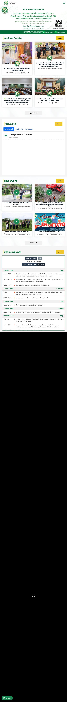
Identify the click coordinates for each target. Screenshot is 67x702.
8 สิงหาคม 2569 (8, 301)
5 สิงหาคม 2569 (8, 270)
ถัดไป (34, 258)
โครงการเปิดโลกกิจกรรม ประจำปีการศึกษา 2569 (30, 305)
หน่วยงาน (8, 698)
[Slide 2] (32, 32)
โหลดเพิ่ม (33, 113)
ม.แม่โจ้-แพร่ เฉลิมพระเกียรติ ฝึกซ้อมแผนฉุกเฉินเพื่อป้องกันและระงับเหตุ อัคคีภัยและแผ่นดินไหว (49, 204)
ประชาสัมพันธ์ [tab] (9, 129)
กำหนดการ (41, 265)
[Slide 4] (38, 32)
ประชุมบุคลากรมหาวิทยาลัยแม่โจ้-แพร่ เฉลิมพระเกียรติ (32, 298)
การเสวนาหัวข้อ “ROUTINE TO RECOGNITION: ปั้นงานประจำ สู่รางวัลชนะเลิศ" (38, 312)
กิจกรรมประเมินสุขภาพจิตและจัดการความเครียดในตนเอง (32, 285)
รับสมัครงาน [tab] (19, 129)
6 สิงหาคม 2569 (8, 289)
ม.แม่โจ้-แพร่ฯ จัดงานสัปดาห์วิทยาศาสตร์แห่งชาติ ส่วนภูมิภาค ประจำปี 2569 (50, 100)
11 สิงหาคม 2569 (8, 309)
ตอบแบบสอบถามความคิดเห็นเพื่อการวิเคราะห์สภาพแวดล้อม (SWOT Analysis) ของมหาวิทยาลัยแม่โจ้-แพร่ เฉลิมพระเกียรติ (39, 293)
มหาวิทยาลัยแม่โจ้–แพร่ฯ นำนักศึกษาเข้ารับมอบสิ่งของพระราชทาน (17, 69)
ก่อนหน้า (28, 258)
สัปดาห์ (30, 265)
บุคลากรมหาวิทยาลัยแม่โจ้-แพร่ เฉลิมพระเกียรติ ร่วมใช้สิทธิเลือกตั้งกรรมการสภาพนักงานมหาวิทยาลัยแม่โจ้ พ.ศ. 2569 (50, 64)
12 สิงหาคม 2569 (8, 316)
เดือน (24, 265)
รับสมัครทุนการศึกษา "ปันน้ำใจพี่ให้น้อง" (20, 135)
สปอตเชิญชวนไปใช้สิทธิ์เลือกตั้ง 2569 (50, 232)
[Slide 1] (28, 32)
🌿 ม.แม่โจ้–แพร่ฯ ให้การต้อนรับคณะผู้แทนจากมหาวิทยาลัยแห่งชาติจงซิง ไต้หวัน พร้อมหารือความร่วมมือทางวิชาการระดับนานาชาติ (17, 100)
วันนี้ (40, 258)
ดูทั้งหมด (60, 38)
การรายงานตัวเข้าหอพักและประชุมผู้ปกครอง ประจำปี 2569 (17, 203)
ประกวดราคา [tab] (29, 129)
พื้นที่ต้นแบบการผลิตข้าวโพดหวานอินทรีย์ (17, 232)
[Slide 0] (25, 32)
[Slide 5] (41, 32)
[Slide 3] (35, 32)
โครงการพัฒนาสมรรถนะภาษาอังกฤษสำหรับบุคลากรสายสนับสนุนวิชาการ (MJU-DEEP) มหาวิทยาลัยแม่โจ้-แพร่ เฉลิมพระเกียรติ (39, 280)
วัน (35, 265)
